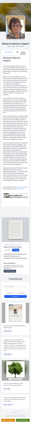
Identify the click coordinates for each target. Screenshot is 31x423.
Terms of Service (19, 416)
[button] (15, 313)
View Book (7, 250)
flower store (20, 189)
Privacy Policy (11, 416)
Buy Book (15, 250)
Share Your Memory (10, 271)
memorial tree (22, 187)
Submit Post (15, 296)
